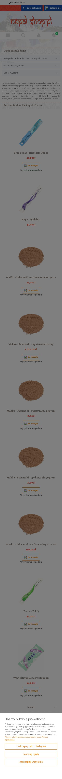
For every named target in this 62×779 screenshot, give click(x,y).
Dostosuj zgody (31, 754)
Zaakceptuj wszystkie (31, 762)
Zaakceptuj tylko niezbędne (31, 746)
